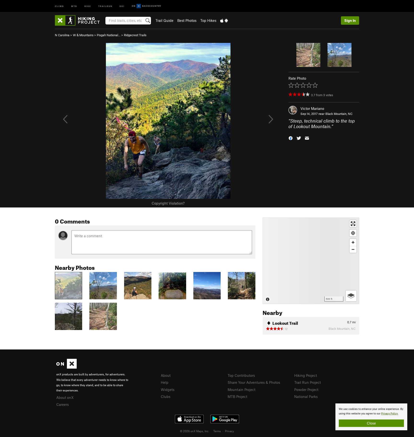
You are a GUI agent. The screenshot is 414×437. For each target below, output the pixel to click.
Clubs (165, 396)
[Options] (351, 295)
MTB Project (237, 396)
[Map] (311, 261)
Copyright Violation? (168, 203)
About (166, 375)
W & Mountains (83, 35)
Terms (217, 431)
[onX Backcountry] (146, 6)
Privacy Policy (389, 413)
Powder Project (306, 389)
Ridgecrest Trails (135, 35)
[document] (371, 417)
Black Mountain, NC (338, 114)
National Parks (306, 396)
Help (164, 382)
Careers (62, 404)
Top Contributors (241, 375)
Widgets (167, 389)
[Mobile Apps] (224, 20)
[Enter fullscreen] (353, 223)
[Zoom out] (353, 249)
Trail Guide (164, 20)
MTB (74, 5)
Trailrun (105, 5)
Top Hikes (208, 20)
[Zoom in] (353, 242)
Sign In (350, 20)
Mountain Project (241, 389)
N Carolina (62, 35)
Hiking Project (305, 375)
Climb (59, 5)
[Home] (79, 20)
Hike (87, 5)
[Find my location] (353, 233)
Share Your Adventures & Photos (254, 382)
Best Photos (186, 20)
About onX (65, 397)
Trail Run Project (307, 382)
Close (371, 423)
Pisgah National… (109, 35)
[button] (290, 137)
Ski (122, 5)
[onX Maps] (66, 367)
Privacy (229, 431)
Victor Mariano (312, 108)
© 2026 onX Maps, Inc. (194, 431)
